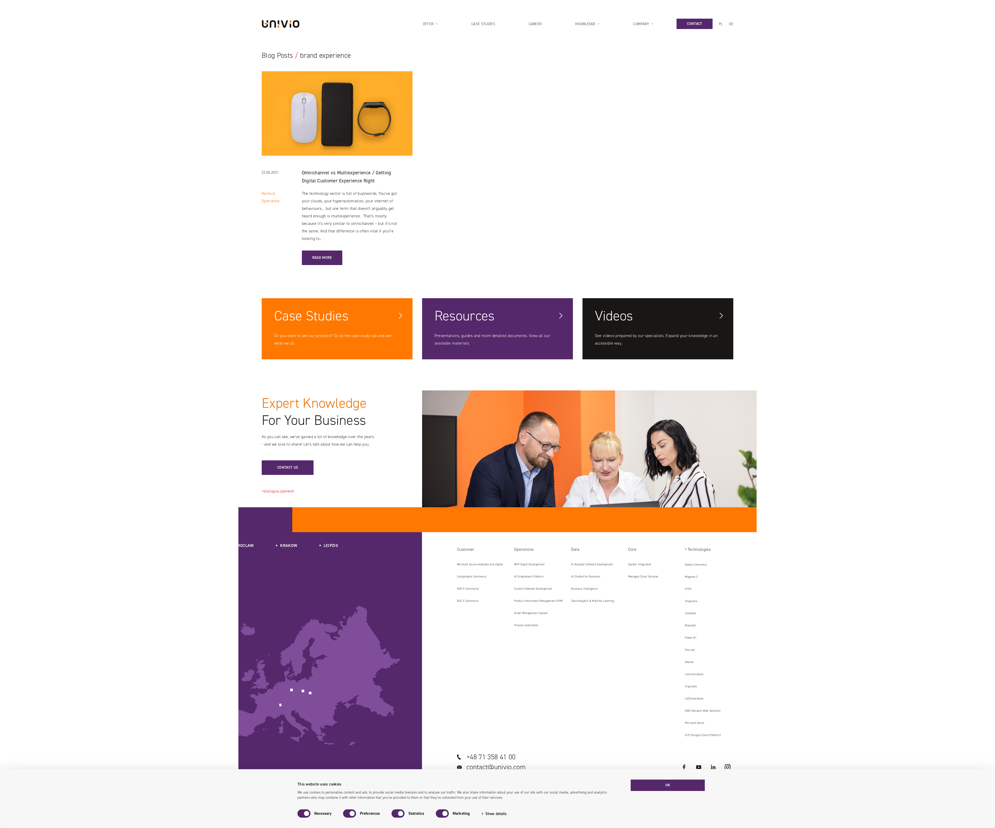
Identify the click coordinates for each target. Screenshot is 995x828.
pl (721, 24)
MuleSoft (690, 625)
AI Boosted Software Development (592, 564)
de (731, 24)
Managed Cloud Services (643, 577)
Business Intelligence (584, 589)
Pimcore (690, 650)
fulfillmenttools (694, 699)
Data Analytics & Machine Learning (592, 601)
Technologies (699, 549)
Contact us (287, 467)
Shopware (691, 601)
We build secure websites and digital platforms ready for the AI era (480, 566)
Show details (496, 813)
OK (667, 785)
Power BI (690, 638)
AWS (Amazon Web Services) (702, 711)
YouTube (698, 767)
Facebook (684, 767)
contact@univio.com (496, 767)
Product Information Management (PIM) (538, 601)
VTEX (688, 589)
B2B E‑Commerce (468, 589)
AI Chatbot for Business (585, 577)
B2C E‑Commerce (467, 601)
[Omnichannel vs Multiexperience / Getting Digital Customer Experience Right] (337, 120)
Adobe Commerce (695, 565)
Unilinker (690, 613)
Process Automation (526, 625)
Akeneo (689, 662)
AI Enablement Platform (529, 577)
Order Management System (531, 613)
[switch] (349, 813)
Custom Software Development (533, 589)
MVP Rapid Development (529, 564)
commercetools (694, 674)
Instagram (727, 767)
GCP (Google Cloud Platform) (703, 735)
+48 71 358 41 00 (490, 757)
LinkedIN (713, 767)
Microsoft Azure (694, 723)
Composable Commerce (471, 577)
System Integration (639, 564)
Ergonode (691, 686)
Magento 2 (691, 577)
